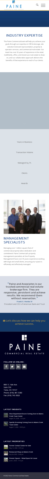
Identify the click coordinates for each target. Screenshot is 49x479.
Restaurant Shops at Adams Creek (21, 452)
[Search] (36, 5)
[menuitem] (36, 5)
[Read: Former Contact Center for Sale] (6, 447)
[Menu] (41, 5)
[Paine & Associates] (20, 5)
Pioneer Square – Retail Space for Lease (23, 458)
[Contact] (24, 366)
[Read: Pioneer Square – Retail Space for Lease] (6, 459)
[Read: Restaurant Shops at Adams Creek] (6, 453)
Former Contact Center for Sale (20, 446)
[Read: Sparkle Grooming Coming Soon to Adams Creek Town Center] (6, 423)
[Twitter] (12, 366)
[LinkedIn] (18, 366)
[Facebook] (6, 366)
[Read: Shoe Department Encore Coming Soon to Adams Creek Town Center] (6, 415)
